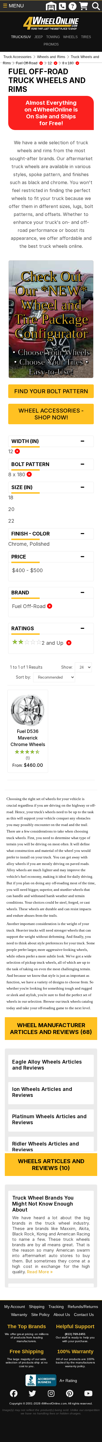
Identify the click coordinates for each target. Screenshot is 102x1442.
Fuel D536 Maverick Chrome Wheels (27, 737)
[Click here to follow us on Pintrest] (69, 1393)
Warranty (19, 1314)
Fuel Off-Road (29, 606)
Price (48, 557)
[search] (96, 6)
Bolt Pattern (48, 464)
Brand (48, 592)
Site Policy (40, 1314)
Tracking (56, 1306)
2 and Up (54, 643)
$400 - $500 (27, 570)
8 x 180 (17, 474)
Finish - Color (48, 533)
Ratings (48, 628)
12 (11, 451)
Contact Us (84, 1314)
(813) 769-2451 (75, 1334)
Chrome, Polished (29, 544)
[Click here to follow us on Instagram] (51, 1393)
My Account (14, 1306)
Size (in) (48, 487)
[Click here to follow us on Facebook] (13, 1393)
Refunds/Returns (83, 1306)
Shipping (36, 1306)
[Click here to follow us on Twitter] (32, 1393)
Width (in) (48, 441)
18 (10, 497)
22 (11, 521)
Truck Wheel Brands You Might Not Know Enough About (43, 1204)
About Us (62, 1314)
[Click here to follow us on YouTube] (88, 1393)
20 (11, 509)
